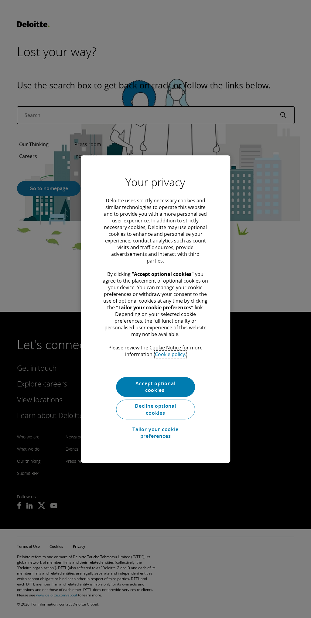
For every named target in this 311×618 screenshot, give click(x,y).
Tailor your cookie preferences (155, 432)
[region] (155, 309)
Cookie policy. (170, 354)
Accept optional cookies (155, 386)
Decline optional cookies (155, 409)
